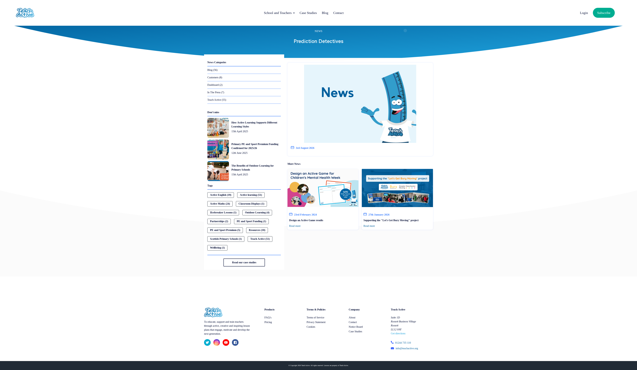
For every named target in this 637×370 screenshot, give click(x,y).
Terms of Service (315, 317)
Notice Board (356, 326)
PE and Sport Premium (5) (225, 230)
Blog (325, 13)
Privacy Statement (316, 322)
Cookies (311, 326)
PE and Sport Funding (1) (251, 221)
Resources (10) (257, 230)
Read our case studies (244, 262)
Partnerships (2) (219, 221)
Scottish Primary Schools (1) (226, 238)
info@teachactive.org (407, 348)
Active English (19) (220, 194)
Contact (338, 13)
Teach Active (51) (260, 238)
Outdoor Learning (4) (257, 212)
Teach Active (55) (216, 99)
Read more (295, 225)
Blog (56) (212, 70)
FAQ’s (267, 317)
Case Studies (308, 13)
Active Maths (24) (220, 203)
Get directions (398, 333)
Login (584, 13)
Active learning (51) (251, 194)
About (352, 317)
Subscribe (603, 13)
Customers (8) (214, 77)
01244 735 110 (403, 342)
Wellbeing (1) (217, 247)
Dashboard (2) (214, 84)
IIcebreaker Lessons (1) (223, 212)
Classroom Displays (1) (251, 203)
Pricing (268, 322)
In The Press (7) (215, 92)
